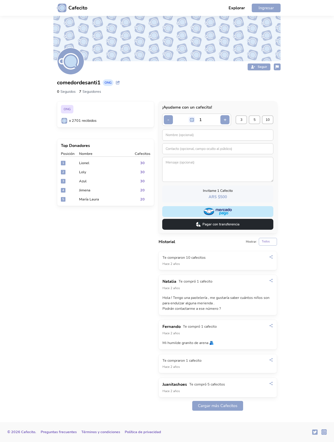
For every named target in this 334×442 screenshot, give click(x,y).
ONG (67, 109)
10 (268, 119)
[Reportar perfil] (277, 66)
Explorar (237, 8)
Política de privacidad (143, 432)
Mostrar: (251, 241)
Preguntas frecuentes (59, 432)
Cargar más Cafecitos (217, 405)
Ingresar (266, 8)
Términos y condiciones (100, 432)
